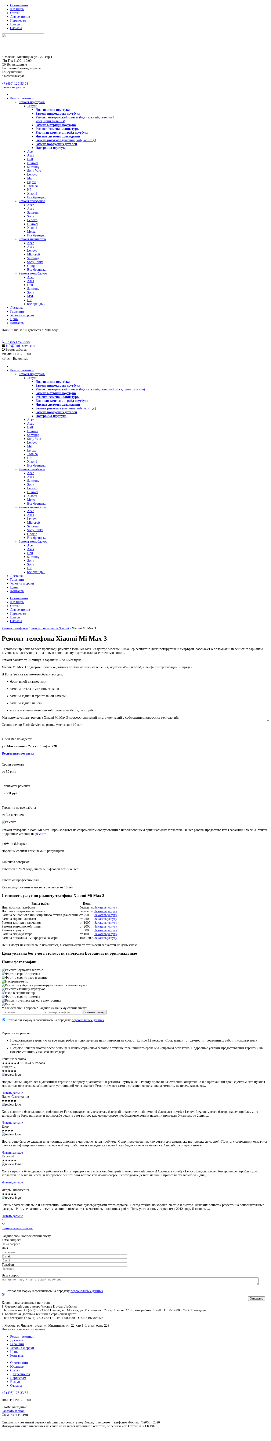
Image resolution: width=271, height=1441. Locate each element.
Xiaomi (32, 193)
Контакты (17, 323)
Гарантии (17, 311)
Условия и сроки (22, 315)
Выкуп (15, 24)
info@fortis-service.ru (20, 345)
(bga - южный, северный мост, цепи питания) (90, 389)
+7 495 (17, 342)
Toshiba (32, 186)
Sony (30, 216)
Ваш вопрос (10, 1275)
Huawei (32, 163)
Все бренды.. (36, 197)
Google (32, 266)
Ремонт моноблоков (33, 273)
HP (29, 189)
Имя (5, 1248)
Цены (14, 319)
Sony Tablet (35, 262)
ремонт (41, 834)
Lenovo (32, 174)
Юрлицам (17, 9)
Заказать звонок (13, 1411)
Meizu (31, 231)
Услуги (32, 106)
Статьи (15, 13)
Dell (30, 159)
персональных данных (88, 1020)
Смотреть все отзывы (17, 1228)
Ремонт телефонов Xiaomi (50, 628)
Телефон (8, 1264)
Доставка (17, 307)
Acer (30, 151)
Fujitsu (31, 182)
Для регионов (20, 16)
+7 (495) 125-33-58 (15, 83)
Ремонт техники (22, 98)
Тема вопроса (11, 1240)
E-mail (6, 1256)
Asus (30, 155)
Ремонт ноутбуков (32, 102)
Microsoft (33, 254)
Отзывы (16, 28)
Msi (29, 178)
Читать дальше (12, 1093)
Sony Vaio (34, 170)
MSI (30, 296)
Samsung (33, 167)
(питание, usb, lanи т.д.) (66, 140)
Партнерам (18, 20)
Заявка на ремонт (14, 87)
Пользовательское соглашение (23, 1329)
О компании (19, 5)
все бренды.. (36, 304)
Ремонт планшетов (32, 239)
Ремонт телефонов (32, 201)
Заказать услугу (105, 907)
